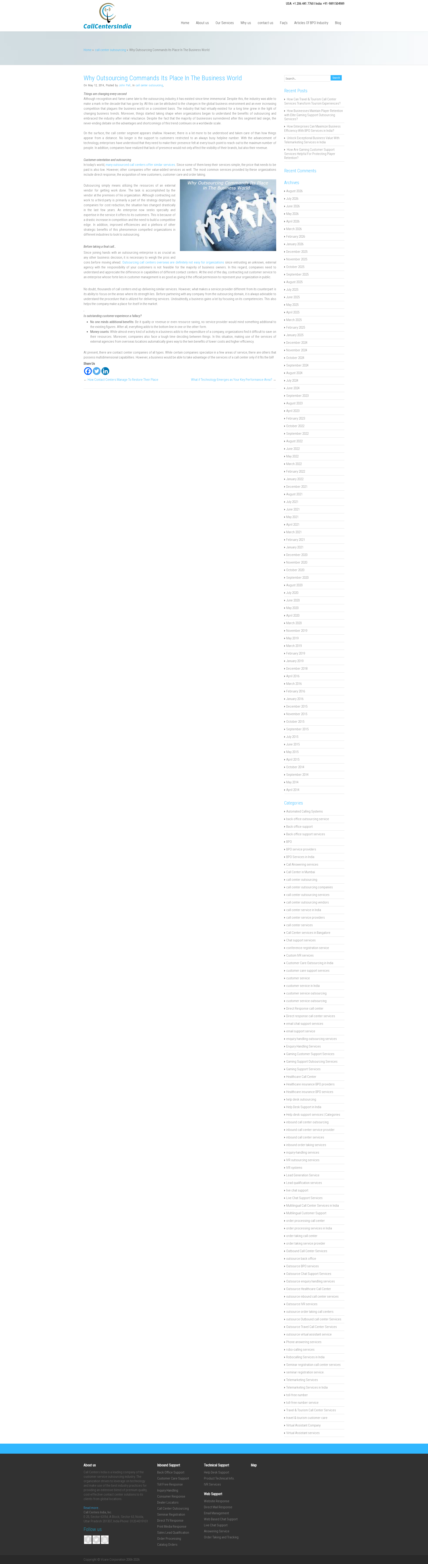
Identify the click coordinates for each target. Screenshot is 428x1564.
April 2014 (292, 790)
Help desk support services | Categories (313, 1115)
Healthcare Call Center (301, 1077)
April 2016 (292, 676)
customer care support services (307, 971)
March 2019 (294, 646)
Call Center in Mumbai (300, 872)
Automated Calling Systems (304, 811)
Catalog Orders (167, 1545)
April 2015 (292, 759)
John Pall (124, 85)
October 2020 (295, 570)
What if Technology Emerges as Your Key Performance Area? (231, 380)
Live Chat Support (216, 1525)
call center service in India (303, 910)
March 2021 (294, 532)
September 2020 (297, 578)
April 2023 (292, 411)
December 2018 (296, 669)
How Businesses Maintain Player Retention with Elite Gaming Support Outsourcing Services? (313, 115)
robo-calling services (300, 1350)
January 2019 (294, 661)
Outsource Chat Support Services (308, 1274)
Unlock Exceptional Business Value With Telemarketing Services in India (312, 140)
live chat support (297, 1190)
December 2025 (296, 252)
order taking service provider (305, 1243)
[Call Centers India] (107, 27)
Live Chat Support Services (304, 1198)
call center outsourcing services (307, 895)
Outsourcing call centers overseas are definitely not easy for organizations (172, 262)
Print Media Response (171, 1527)
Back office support (299, 827)
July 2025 (292, 290)
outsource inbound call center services (312, 1296)
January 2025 (294, 335)
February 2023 (295, 418)
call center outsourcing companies (309, 887)
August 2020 (294, 585)
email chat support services (304, 1024)
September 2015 (297, 729)
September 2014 (297, 775)
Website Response (216, 1501)
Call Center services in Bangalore (308, 933)
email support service (300, 1031)
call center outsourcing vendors (307, 902)
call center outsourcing (110, 50)
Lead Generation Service (302, 1175)
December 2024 (296, 343)
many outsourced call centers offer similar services (140, 165)
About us (202, 23)
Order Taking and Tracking (221, 1537)
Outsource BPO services (302, 1266)
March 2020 (294, 623)
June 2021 (293, 509)
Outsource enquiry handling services (310, 1281)
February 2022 (295, 471)
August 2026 (294, 191)
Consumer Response (171, 1496)
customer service (298, 978)
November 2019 (296, 631)
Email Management (216, 1513)
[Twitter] (97, 371)
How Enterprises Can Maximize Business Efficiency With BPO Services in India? (312, 128)
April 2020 (292, 615)
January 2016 (294, 699)
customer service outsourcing (306, 993)
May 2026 (292, 214)
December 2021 (296, 487)
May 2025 (292, 305)
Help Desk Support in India (303, 1107)
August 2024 (294, 373)
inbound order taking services (306, 1145)
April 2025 (292, 312)
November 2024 (296, 350)
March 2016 (294, 684)
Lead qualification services (304, 1183)
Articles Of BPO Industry (311, 23)
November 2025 (296, 259)
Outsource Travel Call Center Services (311, 1327)
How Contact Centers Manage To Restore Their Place (123, 380)
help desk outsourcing (301, 1099)
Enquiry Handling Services (303, 1046)
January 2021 (294, 547)
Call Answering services (302, 864)
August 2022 (294, 441)
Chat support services (301, 940)
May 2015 (292, 752)
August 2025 (294, 282)
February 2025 (295, 327)
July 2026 (292, 199)
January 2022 (294, 479)
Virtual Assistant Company (303, 1425)
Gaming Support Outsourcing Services (311, 1062)
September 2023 (297, 396)
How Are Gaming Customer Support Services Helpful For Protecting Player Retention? (309, 154)
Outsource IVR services (301, 1304)
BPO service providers (301, 849)
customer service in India (303, 986)
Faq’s (284, 23)
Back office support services (305, 834)
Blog (338, 23)
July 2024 (292, 381)
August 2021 (294, 494)
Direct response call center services (310, 1016)
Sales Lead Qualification (173, 1533)
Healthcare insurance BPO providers (310, 1084)
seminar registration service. (305, 1372)
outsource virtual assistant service (309, 1334)
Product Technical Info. (219, 1478)
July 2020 (292, 593)
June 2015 (293, 744)
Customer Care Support (173, 1478)
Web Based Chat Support (221, 1519)
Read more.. (92, 1508)
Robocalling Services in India (305, 1357)
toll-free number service (302, 1403)
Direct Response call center (304, 1008)
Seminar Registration (171, 1515)
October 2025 (295, 267)
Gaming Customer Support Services (310, 1054)
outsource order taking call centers (309, 1312)
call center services (299, 925)
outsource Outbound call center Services (313, 1319)
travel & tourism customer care (306, 1418)
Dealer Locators (168, 1502)
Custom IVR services (300, 955)
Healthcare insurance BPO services (309, 1092)
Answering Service (216, 1531)
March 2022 (294, 464)
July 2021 (292, 502)
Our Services (225, 23)
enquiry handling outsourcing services (311, 1039)
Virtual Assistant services (303, 1433)
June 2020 (293, 600)
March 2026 (294, 229)
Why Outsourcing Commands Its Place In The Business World (163, 78)
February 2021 (295, 540)
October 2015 (295, 722)
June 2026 (293, 206)
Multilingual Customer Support (306, 1213)
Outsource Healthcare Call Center (308, 1289)
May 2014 (292, 782)
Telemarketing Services (302, 1380)
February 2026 (295, 237)
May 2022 (292, 456)
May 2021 (292, 517)
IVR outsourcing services (302, 1160)
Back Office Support (170, 1472)
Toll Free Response (170, 1484)
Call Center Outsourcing (173, 1508)
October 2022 (295, 426)
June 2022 (293, 449)
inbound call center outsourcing (307, 1122)
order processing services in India (309, 1228)
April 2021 (292, 525)
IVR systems (294, 1168)
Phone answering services (303, 1342)
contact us (265, 23)
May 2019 (292, 638)
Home (185, 23)
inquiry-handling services (302, 1152)
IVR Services (212, 1484)
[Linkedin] (105, 371)
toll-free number (297, 1395)
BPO (289, 842)
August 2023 (294, 403)
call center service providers (305, 918)
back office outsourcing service (307, 819)
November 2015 (296, 714)
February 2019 (295, 653)
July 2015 (292, 737)
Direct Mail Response (218, 1507)
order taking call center (301, 1236)
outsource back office (301, 1259)
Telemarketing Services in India (307, 1387)
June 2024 (293, 388)
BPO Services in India (300, 857)
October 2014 (295, 767)
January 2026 (294, 244)
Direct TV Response (170, 1521)
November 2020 (296, 562)
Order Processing (169, 1539)
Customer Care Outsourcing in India (309, 963)
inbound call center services (305, 1137)
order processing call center (305, 1221)
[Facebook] (88, 371)
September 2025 (297, 274)
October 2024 (295, 358)
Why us (246, 23)
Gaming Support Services (303, 1069)
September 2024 (297, 365)
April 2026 (292, 221)
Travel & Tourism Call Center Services (311, 1410)
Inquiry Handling (167, 1490)
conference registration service (307, 948)
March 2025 (294, 320)
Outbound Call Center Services (306, 1251)
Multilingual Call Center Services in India (312, 1206)
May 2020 (292, 608)
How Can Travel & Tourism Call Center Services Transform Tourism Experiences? (312, 101)
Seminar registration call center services (313, 1365)
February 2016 (295, 691)
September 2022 (297, 434)
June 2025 (293, 297)
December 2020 (296, 555)
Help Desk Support (216, 1472)
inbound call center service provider (310, 1130)
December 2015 (296, 706)
